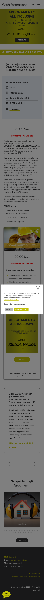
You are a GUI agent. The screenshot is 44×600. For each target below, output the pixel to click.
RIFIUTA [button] (8, 309)
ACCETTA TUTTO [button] (21, 309)
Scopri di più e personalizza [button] (14, 304)
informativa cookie (11, 300)
